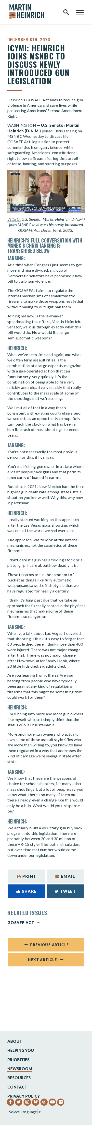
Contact (17, 1087)
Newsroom (19, 1068)
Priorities (18, 1059)
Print (29, 876)
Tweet (68, 891)
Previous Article (49, 945)
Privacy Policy (23, 1096)
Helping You (20, 1050)
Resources (19, 1077)
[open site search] (66, 12)
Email (68, 876)
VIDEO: (14, 219)
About (14, 1041)
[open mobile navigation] (80, 12)
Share (29, 891)
